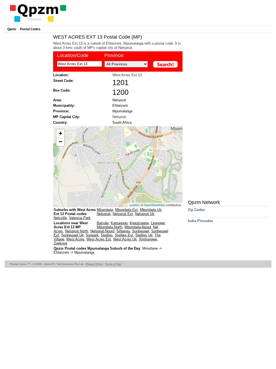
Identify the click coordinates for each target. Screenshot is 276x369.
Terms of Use (113, 264)
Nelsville (60, 218)
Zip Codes (196, 210)
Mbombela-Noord (138, 227)
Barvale (103, 223)
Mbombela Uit (150, 210)
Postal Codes (30, 29)
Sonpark (92, 235)
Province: (114, 55)
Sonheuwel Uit (72, 235)
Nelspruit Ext (123, 214)
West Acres (75, 239)
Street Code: (63, 81)
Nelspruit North (76, 231)
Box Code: (61, 90)
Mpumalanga (122, 111)
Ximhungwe (148, 239)
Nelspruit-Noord (102, 231)
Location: (61, 75)
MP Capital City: (66, 117)
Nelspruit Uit (144, 214)
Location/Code (72, 55)
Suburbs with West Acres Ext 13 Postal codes (75, 212)
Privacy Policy (94, 264)
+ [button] (60, 133)
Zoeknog (60, 243)
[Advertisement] (27, 115)
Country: (60, 122)
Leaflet (134, 205)
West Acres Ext (99, 239)
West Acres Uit (125, 239)
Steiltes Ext (124, 235)
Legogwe (158, 223)
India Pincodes (200, 221)
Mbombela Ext (126, 210)
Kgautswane (139, 223)
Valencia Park (80, 218)
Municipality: (64, 105)
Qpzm (11, 29)
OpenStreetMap (154, 205)
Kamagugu (119, 223)
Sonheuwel (140, 231)
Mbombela (105, 210)
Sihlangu (123, 231)
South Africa (122, 122)
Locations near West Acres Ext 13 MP (71, 225)
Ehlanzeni (120, 105)
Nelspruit (119, 100)
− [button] (60, 141)
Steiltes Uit (144, 235)
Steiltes (107, 235)
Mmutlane (150, 248)
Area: (57, 100)
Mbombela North (109, 227)
